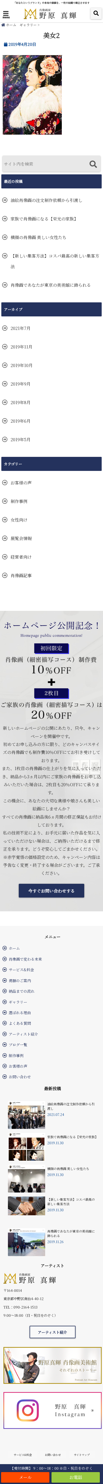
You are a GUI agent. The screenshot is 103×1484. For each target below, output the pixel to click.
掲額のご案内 (20, 980)
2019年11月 (21, 347)
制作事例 (19, 501)
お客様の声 (21, 483)
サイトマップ (82, 1455)
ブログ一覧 (18, 1044)
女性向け (19, 520)
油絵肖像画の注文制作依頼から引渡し (46, 200)
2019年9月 (21, 384)
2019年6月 (21, 421)
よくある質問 (20, 1023)
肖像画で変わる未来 (25, 959)
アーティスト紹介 (23, 1034)
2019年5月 (21, 439)
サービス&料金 (21, 969)
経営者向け (21, 557)
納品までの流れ (22, 991)
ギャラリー (28, 24)
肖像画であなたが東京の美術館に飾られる (51, 285)
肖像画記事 (21, 575)
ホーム (10, 24)
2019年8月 (21, 402)
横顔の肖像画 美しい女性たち (39, 237)
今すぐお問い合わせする (51, 891)
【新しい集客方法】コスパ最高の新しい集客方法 (55, 261)
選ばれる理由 (20, 1012)
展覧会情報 (21, 538)
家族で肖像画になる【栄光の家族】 (44, 219)
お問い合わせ (20, 1076)
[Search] (93, 164)
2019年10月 (22, 365)
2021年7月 (21, 328)
